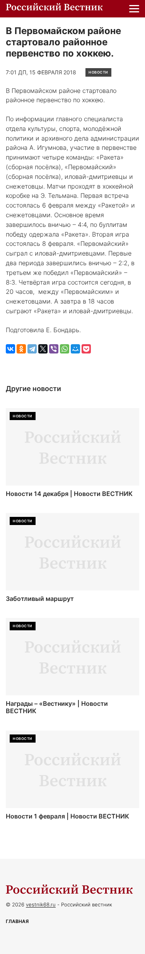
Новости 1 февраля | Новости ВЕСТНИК (67, 816)
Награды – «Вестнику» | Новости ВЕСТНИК (57, 707)
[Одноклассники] (21, 348)
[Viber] (53, 348)
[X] (43, 348)
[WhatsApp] (64, 348)
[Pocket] (86, 348)
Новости (98, 72)
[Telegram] (32, 348)
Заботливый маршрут (40, 598)
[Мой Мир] (75, 348)
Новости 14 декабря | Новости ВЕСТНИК (69, 494)
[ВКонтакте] (10, 348)
